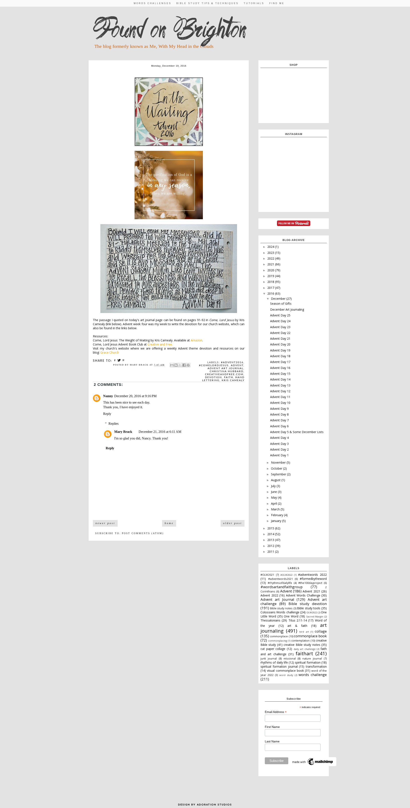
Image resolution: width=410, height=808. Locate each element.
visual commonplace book (285, 670)
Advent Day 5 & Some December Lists (297, 432)
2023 (271, 253)
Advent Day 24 (280, 321)
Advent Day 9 (279, 409)
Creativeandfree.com (224, 374)
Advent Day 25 (280, 315)
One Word (291, 616)
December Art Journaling (287, 309)
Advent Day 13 (280, 385)
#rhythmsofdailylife (280, 583)
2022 (271, 258)
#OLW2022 (286, 574)
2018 (271, 282)
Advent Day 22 (280, 333)
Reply (107, 414)
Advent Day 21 (280, 338)
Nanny (108, 396)
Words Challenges (152, 3)
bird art (304, 631)
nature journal (312, 658)
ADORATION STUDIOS (214, 805)
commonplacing (277, 640)
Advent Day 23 (280, 327)
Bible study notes (281, 608)
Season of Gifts (280, 303)
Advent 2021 (311, 591)
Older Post (232, 523)
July (274, 486)
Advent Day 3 (279, 444)
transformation (316, 666)
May (274, 497)
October (277, 468)
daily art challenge (305, 649)
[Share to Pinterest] (188, 365)
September (279, 474)
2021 (271, 264)
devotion (213, 377)
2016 (271, 293)
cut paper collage (273, 649)
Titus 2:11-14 (297, 620)
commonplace (279, 636)
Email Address (276, 712)
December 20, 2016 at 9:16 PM (135, 396)
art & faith (297, 626)
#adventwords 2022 (312, 575)
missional (290, 658)
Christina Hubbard (226, 371)
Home (169, 523)
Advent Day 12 (280, 391)
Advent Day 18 (280, 356)
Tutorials (254, 3)
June (274, 492)
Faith (228, 377)
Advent (237, 365)
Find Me (276, 3)
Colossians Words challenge (280, 612)
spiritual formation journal (279, 666)
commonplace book (310, 635)
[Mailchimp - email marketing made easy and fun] (312, 765)
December (278, 299)
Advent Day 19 (280, 350)
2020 (271, 270)
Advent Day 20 (280, 344)
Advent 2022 (269, 595)
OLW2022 (311, 612)
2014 (271, 534)
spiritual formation (307, 662)
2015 (271, 528)
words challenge (313, 674)
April (274, 503)
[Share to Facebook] (184, 365)
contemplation (300, 640)
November (279, 462)
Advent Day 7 (279, 420)
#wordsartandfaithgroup (282, 586)
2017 (271, 288)
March (276, 509)
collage (321, 631)
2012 (271, 546)
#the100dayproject (310, 583)
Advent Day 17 (280, 362)
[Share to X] (180, 365)
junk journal (269, 658)
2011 (271, 551)
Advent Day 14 (280, 379)
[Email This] (172, 365)
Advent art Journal (225, 368)
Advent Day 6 (279, 426)
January (276, 521)
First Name (272, 727)
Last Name (272, 741)
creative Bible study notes (302, 645)
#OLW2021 (267, 575)
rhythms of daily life (274, 662)
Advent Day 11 (280, 397)
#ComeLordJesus (214, 365)
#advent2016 (232, 362)
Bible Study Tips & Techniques (207, 3)
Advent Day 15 (280, 374)
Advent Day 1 (279, 455)
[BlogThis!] (176, 365)
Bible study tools (308, 608)
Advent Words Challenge (303, 595)
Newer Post (105, 523)
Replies (113, 423)
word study (286, 675)
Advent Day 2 (279, 449)
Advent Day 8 (279, 414)
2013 (271, 540)
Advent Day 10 (280, 403)
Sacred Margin (314, 616)
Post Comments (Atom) (143, 533)
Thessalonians (270, 620)
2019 (271, 276)
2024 (271, 247)
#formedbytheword (313, 579)
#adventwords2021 (280, 579)
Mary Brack (123, 431)
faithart (304, 653)
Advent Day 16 (280, 368)
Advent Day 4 (279, 438)
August (276, 480)
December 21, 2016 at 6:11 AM (160, 431)
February (277, 515)
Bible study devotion (307, 603)
